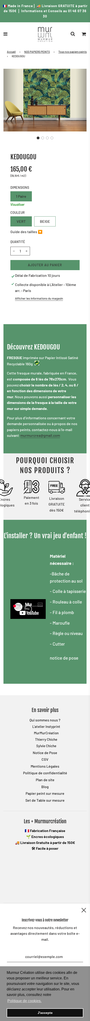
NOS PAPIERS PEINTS (37, 51)
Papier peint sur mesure (45, 793)
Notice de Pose (45, 752)
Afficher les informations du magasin (39, 298)
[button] (38, 138)
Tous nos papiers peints (72, 51)
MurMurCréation (46, 733)
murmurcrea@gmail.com (40, 435)
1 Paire (21, 196)
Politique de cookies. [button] (24, 1001)
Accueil (11, 51)
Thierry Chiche (46, 739)
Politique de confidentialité (45, 773)
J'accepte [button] (45, 1013)
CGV (45, 759)
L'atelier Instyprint (46, 726)
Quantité (17, 242)
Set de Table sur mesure (45, 800)
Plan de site (45, 780)
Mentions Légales (45, 766)
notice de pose (64, 658)
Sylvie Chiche (46, 746)
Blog (45, 786)
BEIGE (45, 221)
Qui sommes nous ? (45, 720)
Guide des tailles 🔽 (26, 231)
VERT (21, 221)
